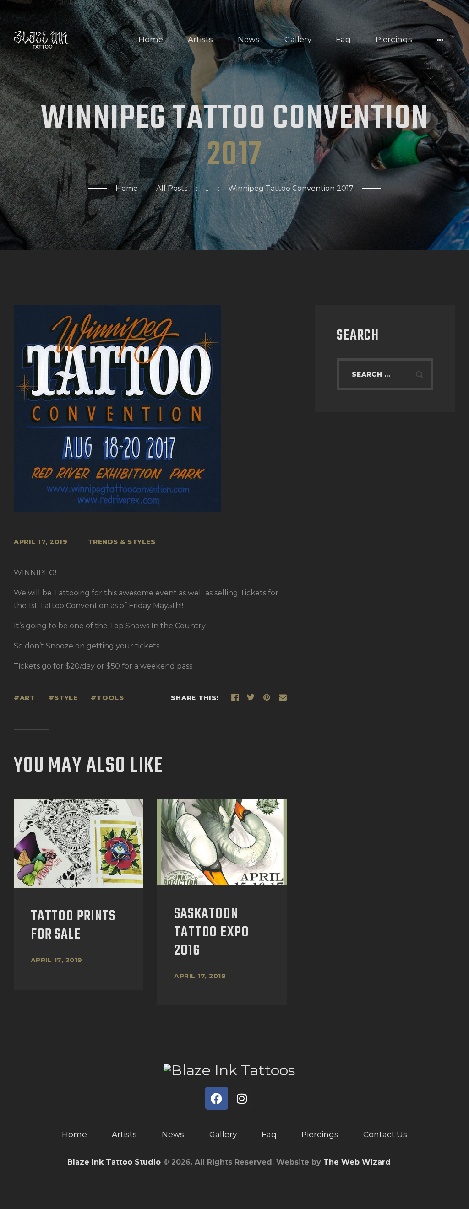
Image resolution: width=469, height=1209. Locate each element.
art (27, 698)
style (66, 698)
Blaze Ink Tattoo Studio (114, 1162)
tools (110, 698)
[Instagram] (241, 1098)
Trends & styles (122, 542)
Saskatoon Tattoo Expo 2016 (211, 932)
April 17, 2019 (56, 960)
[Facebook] (216, 1098)
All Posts (171, 188)
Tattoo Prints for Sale (73, 925)
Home (126, 188)
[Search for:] (385, 374)
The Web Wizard (357, 1162)
